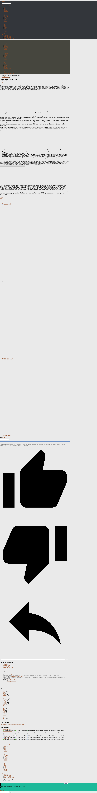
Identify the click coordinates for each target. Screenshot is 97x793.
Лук (3, 705)
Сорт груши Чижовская (7, 734)
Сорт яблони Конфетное (7, 731)
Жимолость (6, 16)
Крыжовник (6, 20)
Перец (5, 24)
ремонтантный (12, 724)
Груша (5, 14)
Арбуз (5, 9)
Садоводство (4, 34)
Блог (3, 6)
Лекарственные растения (9, 38)
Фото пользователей (6, 5)
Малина (5, 57)
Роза (5, 26)
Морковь (5, 58)
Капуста (5, 17)
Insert (10, 792)
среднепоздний (16, 724)
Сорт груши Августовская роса (17, 674)
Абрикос (5, 8)
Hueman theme (14, 780)
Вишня (5, 48)
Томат (5, 29)
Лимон (5, 21)
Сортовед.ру (2, 1)
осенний (6, 724)
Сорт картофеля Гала (7, 729)
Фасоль (4, 714)
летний (4, 724)
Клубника (6, 19)
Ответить (2, 790)
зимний (2, 724)
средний (23, 724)
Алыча (5, 10)
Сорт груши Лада (6, 738)
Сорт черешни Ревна (7, 736)
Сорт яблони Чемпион (11, 679)
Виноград (6, 47)
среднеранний (20, 724)
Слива (5, 28)
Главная (3, 4)
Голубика (5, 13)
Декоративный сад (7, 36)
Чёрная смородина (7, 32)
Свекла (5, 27)
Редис (5, 25)
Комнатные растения (8, 37)
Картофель (6, 18)
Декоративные (7, 15)
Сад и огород (6, 35)
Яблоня (5, 33)
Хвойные (5, 30)
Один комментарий (5, 77)
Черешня (6, 67)
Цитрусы (5, 31)
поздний (8, 724)
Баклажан (6, 11)
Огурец (5, 23)
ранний (3, 437)
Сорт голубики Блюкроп (11, 681)
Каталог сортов (5, 7)
